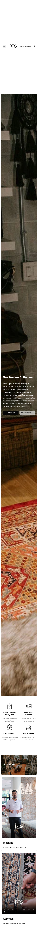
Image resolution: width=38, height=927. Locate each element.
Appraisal (8, 918)
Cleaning (8, 842)
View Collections (27, 406)
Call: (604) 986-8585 (25, 46)
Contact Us (11, 406)
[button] (4, 46)
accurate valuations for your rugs (15, 923)
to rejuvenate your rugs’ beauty (14, 847)
